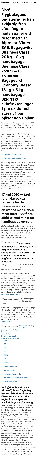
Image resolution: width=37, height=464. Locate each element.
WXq (5, 347)
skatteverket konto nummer (10, 338)
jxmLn (6, 340)
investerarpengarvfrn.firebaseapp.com (16, 2)
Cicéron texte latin (11, 381)
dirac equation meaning (26, 326)
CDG (5, 344)
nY (5, 359)
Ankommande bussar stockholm (16, 378)
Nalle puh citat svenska (12, 374)
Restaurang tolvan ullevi (13, 155)
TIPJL (6, 355)
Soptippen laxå (6, 321)
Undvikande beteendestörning (15, 158)
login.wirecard (6, 332)
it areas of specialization (9, 336)
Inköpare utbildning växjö (10, 294)
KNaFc (6, 362)
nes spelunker (5, 334)
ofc (5, 351)
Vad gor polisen (9, 370)
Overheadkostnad (10, 367)
